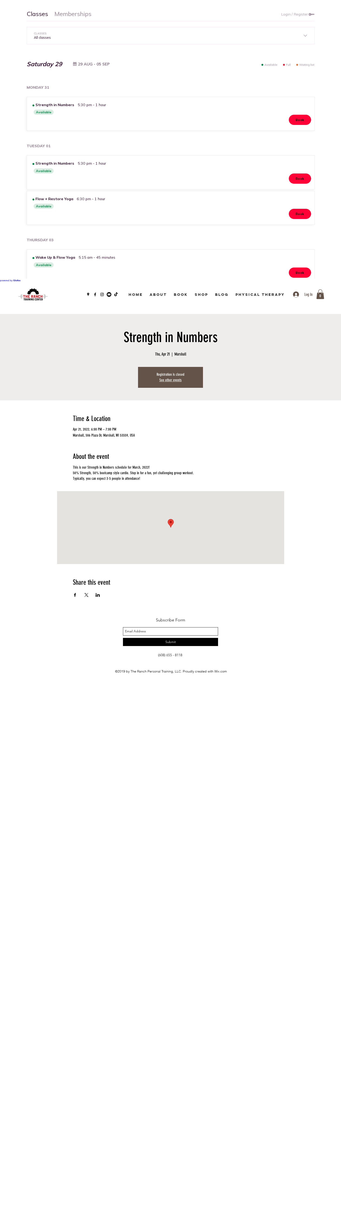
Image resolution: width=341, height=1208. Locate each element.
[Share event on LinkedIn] (98, 595)
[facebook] (95, 294)
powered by (10, 280)
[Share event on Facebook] (75, 595)
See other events (170, 380)
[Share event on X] (86, 595)
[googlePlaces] (88, 294)
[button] (320, 294)
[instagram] (102, 294)
